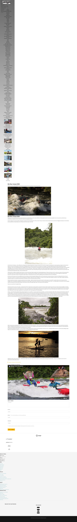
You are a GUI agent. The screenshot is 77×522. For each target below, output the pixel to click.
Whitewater (28, 185)
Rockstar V (8, 62)
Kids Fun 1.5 (8, 64)
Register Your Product (8, 112)
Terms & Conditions (3, 495)
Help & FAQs (2, 494)
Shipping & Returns (3, 497)
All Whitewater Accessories (7, 65)
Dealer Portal (8, 125)
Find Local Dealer (3, 473)
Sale (8, 102)
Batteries (7, 29)
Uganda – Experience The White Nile (15, 362)
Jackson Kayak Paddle (8, 16)
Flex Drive (7, 30)
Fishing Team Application (4, 489)
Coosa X (8, 18)
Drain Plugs (8, 73)
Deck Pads (8, 42)
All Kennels (8, 104)
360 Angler (8, 24)
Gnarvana (7, 61)
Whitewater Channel (7, 146)
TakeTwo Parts (8, 50)
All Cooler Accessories (7, 100)
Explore (1, 469)
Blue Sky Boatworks (8, 23)
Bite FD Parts (8, 47)
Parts (8, 39)
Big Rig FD (8, 15)
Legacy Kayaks (7, 53)
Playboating (20, 185)
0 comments (38, 185)
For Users (1, 474)
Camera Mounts (7, 87)
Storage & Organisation (8, 38)
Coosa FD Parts (7, 48)
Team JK (7, 138)
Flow (8, 60)
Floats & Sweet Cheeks (8, 67)
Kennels (8, 178)
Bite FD (8, 14)
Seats (8, 40)
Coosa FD (7, 13)
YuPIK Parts (8, 51)
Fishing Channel (3, 485)
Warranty (7, 114)
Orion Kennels (8, 103)
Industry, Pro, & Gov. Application (5, 478)
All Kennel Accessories (8, 105)
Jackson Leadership (8, 133)
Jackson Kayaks (7, 55)
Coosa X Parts (8, 49)
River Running (24, 185)
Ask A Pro (7, 110)
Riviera (8, 79)
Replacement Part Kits (8, 74)
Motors (8, 28)
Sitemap (1, 499)
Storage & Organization (8, 88)
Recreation (8, 166)
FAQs (8, 111)
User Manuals (8, 113)
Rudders (7, 41)
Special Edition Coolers (8, 98)
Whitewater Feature (33, 185)
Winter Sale (8, 149)
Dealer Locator (7, 124)
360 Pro (8, 25)
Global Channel (7, 147)
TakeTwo (7, 80)
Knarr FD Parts (7, 52)
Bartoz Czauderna (11, 185)
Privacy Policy (2, 496)
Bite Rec (7, 78)
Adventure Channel (3, 486)
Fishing (8, 155)
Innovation (2, 475)
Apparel (8, 35)
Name (9, 409)
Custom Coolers (7, 97)
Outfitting (8, 68)
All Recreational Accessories (7, 85)
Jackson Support (3, 476)
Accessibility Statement (8, 117)
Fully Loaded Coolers (7, 99)
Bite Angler (8, 17)
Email (9, 415)
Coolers (8, 172)
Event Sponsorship (3, 477)
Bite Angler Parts (8, 43)
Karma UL (8, 63)
